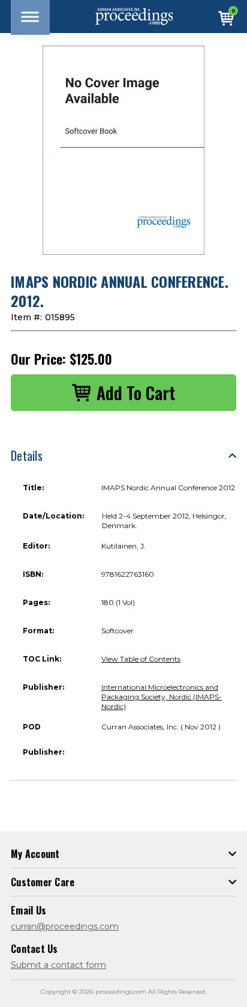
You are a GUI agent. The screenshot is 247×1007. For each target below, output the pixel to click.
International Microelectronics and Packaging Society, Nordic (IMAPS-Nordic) (161, 697)
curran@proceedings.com (65, 926)
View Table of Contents (140, 658)
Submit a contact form (58, 965)
